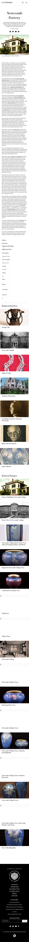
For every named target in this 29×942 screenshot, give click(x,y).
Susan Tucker (15, 28)
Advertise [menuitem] (14, 887)
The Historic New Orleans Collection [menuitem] (14, 904)
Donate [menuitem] (14, 895)
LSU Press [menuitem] (14, 911)
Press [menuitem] (14, 893)
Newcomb (21, 95)
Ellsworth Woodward (18, 97)
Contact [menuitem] (14, 884)
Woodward (19, 156)
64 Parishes (7, 2)
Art (2, 276)
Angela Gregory (22, 204)
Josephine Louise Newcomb (16, 87)
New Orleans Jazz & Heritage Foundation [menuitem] (14, 909)
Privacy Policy (23, 931)
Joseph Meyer (6, 109)
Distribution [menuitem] (14, 889)
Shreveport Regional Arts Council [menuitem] (14, 914)
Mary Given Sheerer (12, 102)
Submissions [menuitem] (14, 891)
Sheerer (13, 156)
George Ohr (16, 129)
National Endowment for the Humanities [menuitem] (14, 907)
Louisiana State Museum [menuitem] (14, 902)
